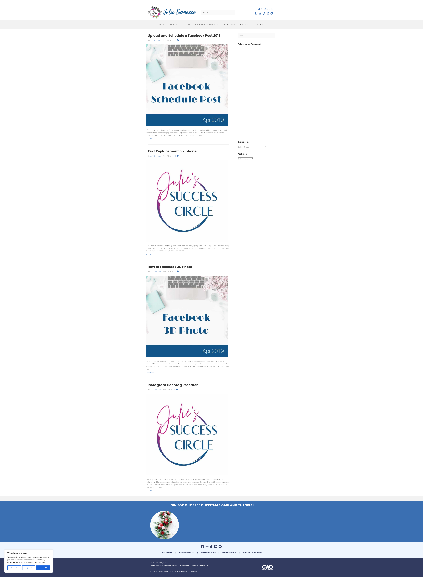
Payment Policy (208, 552)
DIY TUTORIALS (229, 24)
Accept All (43, 568)
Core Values (166, 552)
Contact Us (203, 566)
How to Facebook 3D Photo (170, 266)
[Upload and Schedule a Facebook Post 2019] (187, 85)
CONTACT (259, 24)
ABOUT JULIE (175, 24)
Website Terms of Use (252, 552)
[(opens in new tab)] (267, 567)
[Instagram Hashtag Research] (187, 434)
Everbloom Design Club (159, 563)
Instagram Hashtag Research (173, 385)
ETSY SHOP (245, 24)
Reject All (29, 568)
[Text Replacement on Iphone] (187, 200)
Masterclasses (156, 566)
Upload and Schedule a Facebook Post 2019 (184, 35)
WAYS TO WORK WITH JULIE (206, 24)
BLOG (187, 24)
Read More (150, 139)
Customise (14, 568)
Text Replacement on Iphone (172, 151)
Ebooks (194, 566)
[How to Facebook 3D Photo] (187, 316)
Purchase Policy (186, 552)
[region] (28, 561)
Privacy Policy (229, 552)
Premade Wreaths (171, 566)
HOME (162, 24)
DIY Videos (184, 566)
